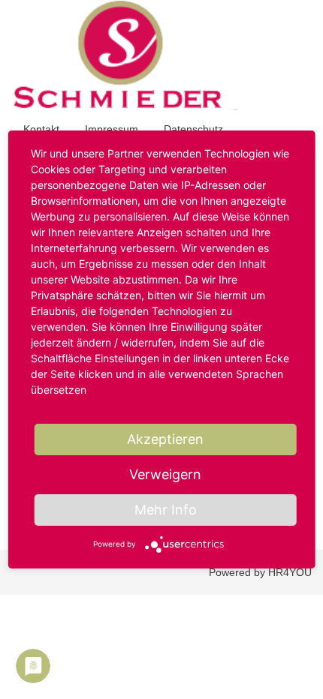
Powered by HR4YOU (260, 572)
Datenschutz (193, 129)
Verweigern (165, 474)
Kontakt (41, 129)
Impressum (111, 129)
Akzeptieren (165, 439)
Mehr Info (165, 510)
